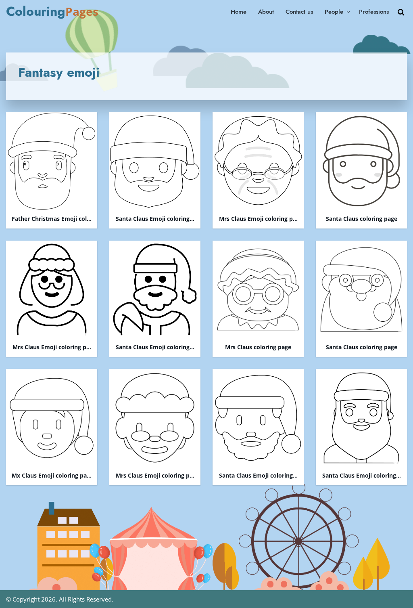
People (334, 11)
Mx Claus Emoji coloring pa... (52, 475)
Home (238, 11)
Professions (374, 11)
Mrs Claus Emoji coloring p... (258, 219)
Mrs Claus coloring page (258, 347)
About (266, 11)
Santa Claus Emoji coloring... (155, 219)
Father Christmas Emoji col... (52, 219)
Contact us (299, 11)
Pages (52, 11)
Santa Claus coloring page (361, 219)
